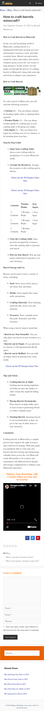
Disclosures (23, 708)
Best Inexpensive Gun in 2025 (15, 693)
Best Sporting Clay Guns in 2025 (16, 674)
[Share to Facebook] (27, 539)
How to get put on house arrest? (19, 557)
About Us (35, 705)
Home (2, 10)
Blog (9, 10)
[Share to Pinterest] (38, 539)
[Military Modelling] (7, 3)
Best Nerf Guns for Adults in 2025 (17, 689)
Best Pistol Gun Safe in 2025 (15, 684)
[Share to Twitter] (33, 539)
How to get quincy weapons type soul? (22, 560)
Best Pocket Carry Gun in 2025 (16, 679)
